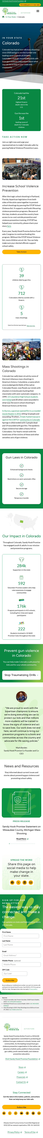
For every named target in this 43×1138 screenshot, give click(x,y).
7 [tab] (17, 843)
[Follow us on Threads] (33, 1113)
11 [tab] (22, 843)
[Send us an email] (39, 1113)
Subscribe (21, 1107)
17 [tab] (30, 843)
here (9, 226)
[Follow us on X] (10, 1113)
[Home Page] (3, 16)
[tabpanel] (21, 814)
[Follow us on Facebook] (4, 1113)
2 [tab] (10, 843)
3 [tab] (12, 843)
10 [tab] (21, 843)
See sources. (31, 326)
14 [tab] (26, 843)
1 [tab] (9, 843)
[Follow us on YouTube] (21, 1113)
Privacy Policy (14, 1132)
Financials (21, 1077)
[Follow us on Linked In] (27, 1113)
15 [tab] (27, 843)
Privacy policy (33, 989)
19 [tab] (33, 843)
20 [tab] (34, 843)
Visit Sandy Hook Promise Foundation (13, 1)
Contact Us (21, 1082)
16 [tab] (29, 843)
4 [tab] (13, 843)
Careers (21, 1072)
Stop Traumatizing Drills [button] (20, 675)
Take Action (22, 252)
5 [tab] (14, 843)
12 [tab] (23, 843)
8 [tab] (18, 843)
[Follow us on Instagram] (15, 1113)
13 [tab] (25, 843)
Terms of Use (30, 1132)
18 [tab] (31, 843)
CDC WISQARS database (14, 1001)
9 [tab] (20, 843)
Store (21, 1067)
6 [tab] (16, 843)
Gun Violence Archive (15, 1009)
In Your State (11, 17)
